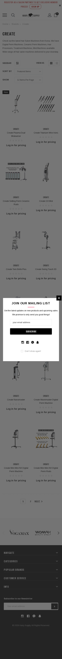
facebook (27, 342)
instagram (22, 342)
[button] (58, 298)
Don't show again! (33, 351)
